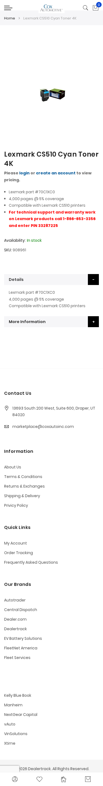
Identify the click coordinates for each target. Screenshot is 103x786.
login (24, 173)
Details (16, 279)
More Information (27, 321)
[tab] (51, 279)
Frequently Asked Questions (31, 562)
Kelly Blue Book (17, 695)
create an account (56, 173)
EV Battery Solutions (23, 638)
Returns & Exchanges (24, 486)
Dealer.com (15, 619)
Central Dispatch (20, 609)
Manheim (13, 705)
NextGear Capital (20, 714)
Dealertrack (15, 629)
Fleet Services (17, 657)
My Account (15, 543)
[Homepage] (64, 779)
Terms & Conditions (23, 476)
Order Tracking (18, 552)
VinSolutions (15, 733)
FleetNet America (20, 648)
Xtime (9, 743)
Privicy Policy (16, 505)
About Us (12, 467)
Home (9, 18)
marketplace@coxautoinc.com (43, 426)
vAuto (9, 724)
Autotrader (15, 600)
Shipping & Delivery (22, 496)
